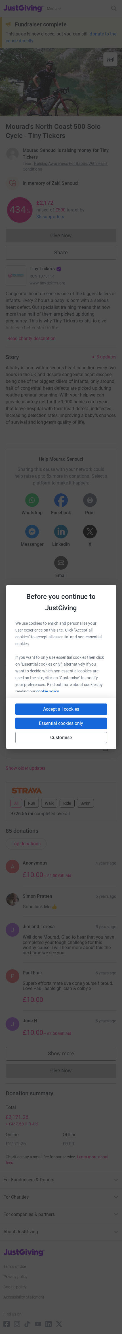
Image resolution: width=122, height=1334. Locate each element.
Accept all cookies (61, 709)
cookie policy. (48, 691)
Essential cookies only (61, 723)
